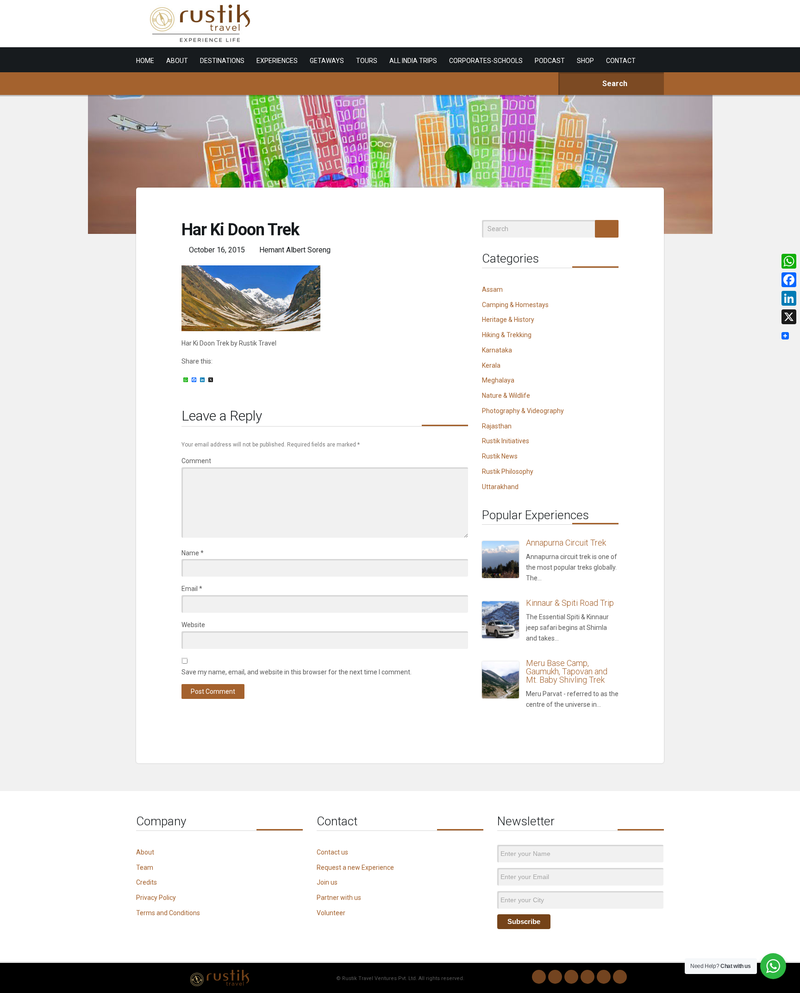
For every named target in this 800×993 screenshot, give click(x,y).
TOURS (366, 60)
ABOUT (177, 60)
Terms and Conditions (168, 913)
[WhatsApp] (539, 977)
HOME (145, 60)
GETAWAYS (327, 60)
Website (193, 624)
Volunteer (331, 913)
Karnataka (497, 350)
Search (613, 83)
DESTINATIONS (222, 60)
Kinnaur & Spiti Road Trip (570, 603)
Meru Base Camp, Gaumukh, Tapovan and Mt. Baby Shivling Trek (566, 671)
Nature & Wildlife (506, 395)
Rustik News (500, 456)
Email (191, 588)
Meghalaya (498, 380)
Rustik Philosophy (507, 471)
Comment (196, 461)
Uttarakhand (500, 486)
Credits (146, 882)
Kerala (491, 365)
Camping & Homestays (515, 304)
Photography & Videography (523, 411)
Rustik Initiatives (505, 441)
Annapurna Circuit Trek (566, 542)
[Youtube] (604, 977)
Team (144, 867)
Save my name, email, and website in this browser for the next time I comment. (296, 672)
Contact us (332, 852)
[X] (789, 317)
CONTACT (621, 60)
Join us (327, 882)
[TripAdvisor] (620, 977)
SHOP (585, 60)
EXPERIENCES (277, 60)
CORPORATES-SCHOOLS (486, 60)
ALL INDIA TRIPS (413, 60)
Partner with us (339, 897)
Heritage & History (508, 319)
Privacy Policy (156, 897)
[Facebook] (571, 977)
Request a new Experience (355, 867)
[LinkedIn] (587, 977)
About (145, 852)
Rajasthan (497, 426)
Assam (492, 289)
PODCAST (550, 60)
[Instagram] (555, 977)
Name (192, 553)
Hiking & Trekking (506, 335)
